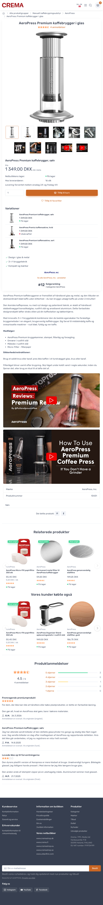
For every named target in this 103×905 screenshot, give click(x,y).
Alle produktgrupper (19, 13)
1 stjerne (50, 691)
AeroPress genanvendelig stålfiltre (78, 571)
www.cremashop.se (45, 850)
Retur (4, 815)
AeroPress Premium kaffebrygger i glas (25, 16)
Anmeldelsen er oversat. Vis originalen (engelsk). (22, 719)
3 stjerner (50, 681)
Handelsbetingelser (44, 812)
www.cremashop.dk (45, 838)
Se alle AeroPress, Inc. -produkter (51, 278)
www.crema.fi (42, 842)
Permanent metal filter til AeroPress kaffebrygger (48, 571)
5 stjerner (50, 672)
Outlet (73, 823)
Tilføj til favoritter (53, 200)
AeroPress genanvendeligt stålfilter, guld (79, 634)
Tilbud (73, 819)
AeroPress (70, 13)
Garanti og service (10, 819)
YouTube (27, 890)
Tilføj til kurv (64, 192)
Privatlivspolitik (42, 815)
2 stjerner (50, 686)
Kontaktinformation (10, 812)
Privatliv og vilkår (28, 878)
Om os (39, 823)
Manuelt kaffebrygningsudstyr (47, 13)
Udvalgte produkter (79, 831)
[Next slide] (97, 566)
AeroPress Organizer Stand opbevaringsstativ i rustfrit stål (51, 634)
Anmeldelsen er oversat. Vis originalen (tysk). (21, 746)
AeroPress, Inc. (89, 489)
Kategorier (75, 812)
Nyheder (74, 827)
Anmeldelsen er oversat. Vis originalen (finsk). (21, 779)
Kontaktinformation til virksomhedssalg (11, 832)
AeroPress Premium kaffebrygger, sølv (36, 214)
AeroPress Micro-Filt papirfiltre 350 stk (20, 571)
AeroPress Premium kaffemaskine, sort (36, 240)
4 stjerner (50, 677)
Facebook (43, 890)
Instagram (11, 890)
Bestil (95, 868)
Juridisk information (44, 827)
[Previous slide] (6, 566)
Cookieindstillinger (44, 819)
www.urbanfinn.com (45, 854)
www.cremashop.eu (45, 846)
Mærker (74, 815)
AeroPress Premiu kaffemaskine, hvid (36, 227)
